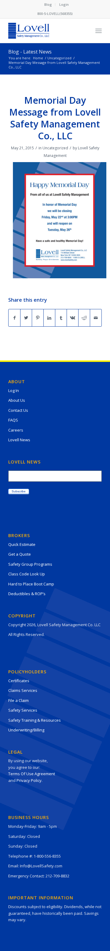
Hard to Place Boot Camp (31, 584)
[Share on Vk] (72, 317)
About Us (16, 400)
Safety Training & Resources (34, 720)
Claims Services (22, 690)
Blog (48, 4)
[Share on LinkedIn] (49, 317)
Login (64, 4)
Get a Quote (19, 554)
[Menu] (98, 30)
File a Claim (18, 700)
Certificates (18, 680)
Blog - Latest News (30, 51)
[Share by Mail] (95, 317)
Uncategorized (55, 148)
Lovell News (19, 440)
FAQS (13, 420)
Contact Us (18, 410)
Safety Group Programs (30, 564)
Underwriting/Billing (26, 730)
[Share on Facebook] (14, 317)
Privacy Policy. (29, 780)
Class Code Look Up (26, 574)
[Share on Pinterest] (37, 317)
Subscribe (19, 491)
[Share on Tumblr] (61, 317)
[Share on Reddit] (84, 317)
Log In (13, 390)
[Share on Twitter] (26, 317)
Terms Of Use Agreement (31, 773)
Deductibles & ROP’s (27, 593)
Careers (15, 430)
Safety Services (22, 710)
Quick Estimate (21, 544)
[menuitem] (48, 4)
